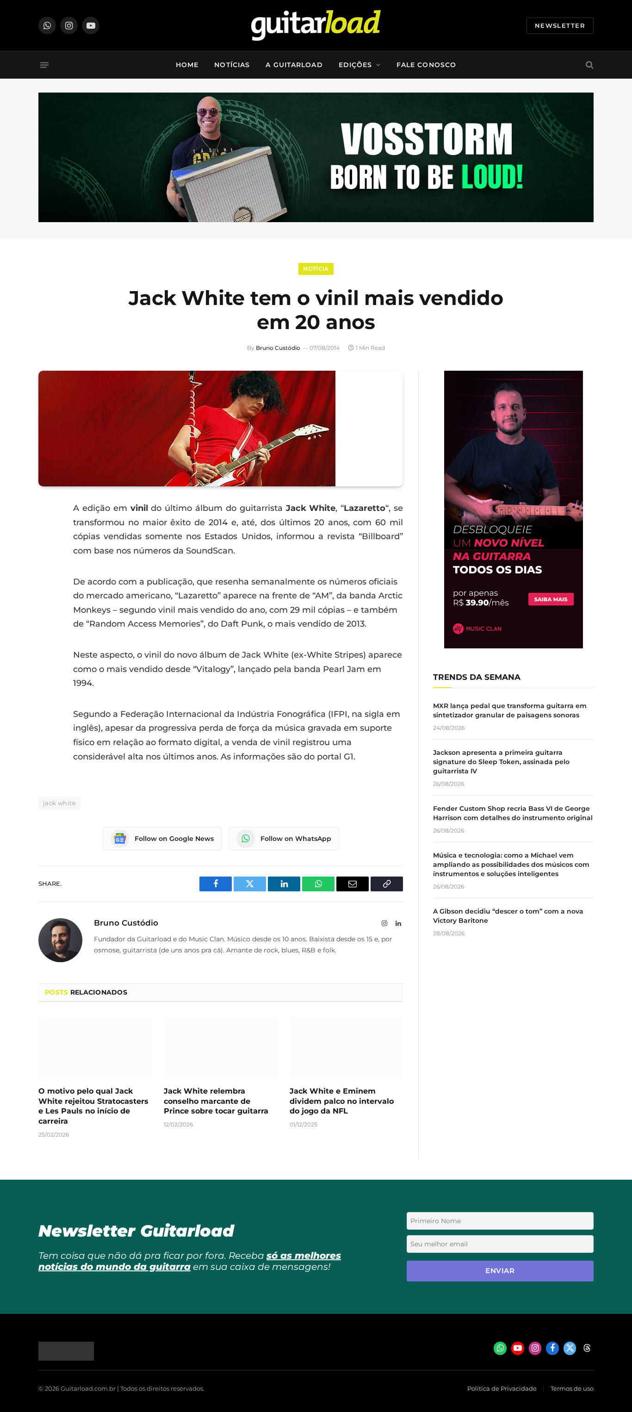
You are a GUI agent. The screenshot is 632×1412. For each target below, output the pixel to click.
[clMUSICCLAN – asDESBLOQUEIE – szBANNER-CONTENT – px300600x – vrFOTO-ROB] (513, 645)
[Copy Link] (47, 626)
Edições (355, 65)
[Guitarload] (316, 25)
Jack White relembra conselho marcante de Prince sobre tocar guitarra (216, 1101)
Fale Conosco (426, 65)
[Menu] (44, 64)
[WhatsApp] (47, 603)
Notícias (232, 65)
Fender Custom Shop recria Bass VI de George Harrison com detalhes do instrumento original (513, 813)
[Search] (589, 65)
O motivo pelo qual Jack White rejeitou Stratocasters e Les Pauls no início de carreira (93, 1106)
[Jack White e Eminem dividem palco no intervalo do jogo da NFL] (346, 1047)
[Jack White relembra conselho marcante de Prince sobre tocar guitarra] (220, 1047)
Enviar (499, 1270)
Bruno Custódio (278, 347)
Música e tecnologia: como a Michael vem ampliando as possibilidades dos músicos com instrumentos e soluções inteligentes (511, 864)
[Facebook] (47, 532)
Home (187, 65)
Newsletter (560, 25)
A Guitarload (294, 65)
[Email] (47, 579)
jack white (59, 803)
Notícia (316, 268)
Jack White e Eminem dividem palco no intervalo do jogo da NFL (342, 1101)
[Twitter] (47, 556)
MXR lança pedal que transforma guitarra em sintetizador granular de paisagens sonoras (510, 710)
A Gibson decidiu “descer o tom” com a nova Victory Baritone (508, 916)
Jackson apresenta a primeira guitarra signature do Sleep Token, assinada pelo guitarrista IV (501, 761)
